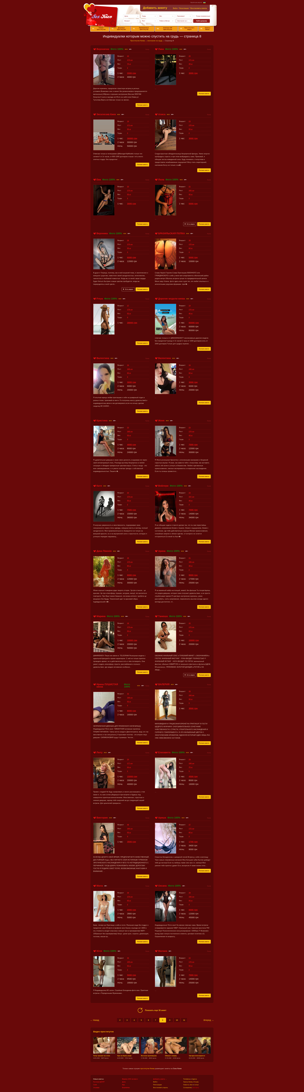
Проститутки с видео (187, 28)
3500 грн (193, 708)
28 (128, 240)
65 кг (191, 631)
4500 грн (193, 776)
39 (190, 691)
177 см (130, 763)
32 (128, 694)
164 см (191, 695)
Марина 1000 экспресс (130, 1079)
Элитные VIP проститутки (164, 28)
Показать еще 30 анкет (155, 1010)
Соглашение (187, 1087)
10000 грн (132, 640)
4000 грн (131, 444)
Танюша (163, 616)
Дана (124, 1082)
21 (190, 187)
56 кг (191, 699)
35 (190, 240)
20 (128, 493)
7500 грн (131, 510)
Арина (161, 551)
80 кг (129, 566)
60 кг (191, 248)
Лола (161, 179)
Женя (161, 420)
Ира (123, 1085)
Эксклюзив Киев (106, 114)
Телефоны (186, 1079)
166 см (191, 562)
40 (128, 56)
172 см (191, 829)
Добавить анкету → (160, 1079)
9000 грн (193, 575)
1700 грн (193, 842)
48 (128, 825)
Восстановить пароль (198, 8)
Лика (161, 49)
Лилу (99, 752)
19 (128, 121)
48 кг (191, 435)
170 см (130, 60)
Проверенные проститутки (141, 28)
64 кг (129, 767)
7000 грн (193, 444)
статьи (196, 1085)
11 (184, 1020)
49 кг (191, 64)
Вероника (102, 233)
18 (128, 623)
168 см (130, 369)
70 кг (129, 64)
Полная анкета (142, 105)
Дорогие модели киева (171, 298)
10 (177, 1020)
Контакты (195, 1087)
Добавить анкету (155, 7)
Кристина (102, 420)
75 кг (191, 767)
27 (128, 306)
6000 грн (131, 257)
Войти (175, 8)
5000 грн (193, 203)
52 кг (129, 313)
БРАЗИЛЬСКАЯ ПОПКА (171, 233)
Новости (186, 1085)
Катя (99, 486)
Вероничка (103, 49)
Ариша (162, 817)
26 (190, 759)
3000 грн (193, 73)
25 (190, 56)
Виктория (102, 817)
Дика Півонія (104, 551)
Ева (99, 179)
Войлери (163, 486)
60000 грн (194, 323)
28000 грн (132, 323)
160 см (191, 897)
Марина (101, 616)
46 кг (191, 313)
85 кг (191, 832)
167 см (191, 497)
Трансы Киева (205, 28)
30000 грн (132, 138)
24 (128, 759)
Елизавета (164, 752)
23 (190, 121)
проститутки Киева (147, 1068)
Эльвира (96, 1087)
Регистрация (184, 8)
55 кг (191, 129)
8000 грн (131, 711)
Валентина (103, 358)
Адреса (194, 1079)
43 (190, 623)
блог (191, 1085)
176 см (130, 897)
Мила (100, 886)
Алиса (161, 114)
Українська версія (196, 2)
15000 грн (132, 776)
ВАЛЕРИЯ (163, 684)
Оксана (162, 886)
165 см (191, 190)
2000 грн (131, 73)
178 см (130, 309)
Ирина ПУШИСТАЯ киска (107, 685)
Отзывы (196, 1082)
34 (128, 365)
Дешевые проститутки (119, 28)
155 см (130, 962)
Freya (100, 298)
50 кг (129, 129)
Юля (99, 951)
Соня (95, 1085)
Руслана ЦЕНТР (98, 1082)
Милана (162, 951)
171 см (191, 60)
